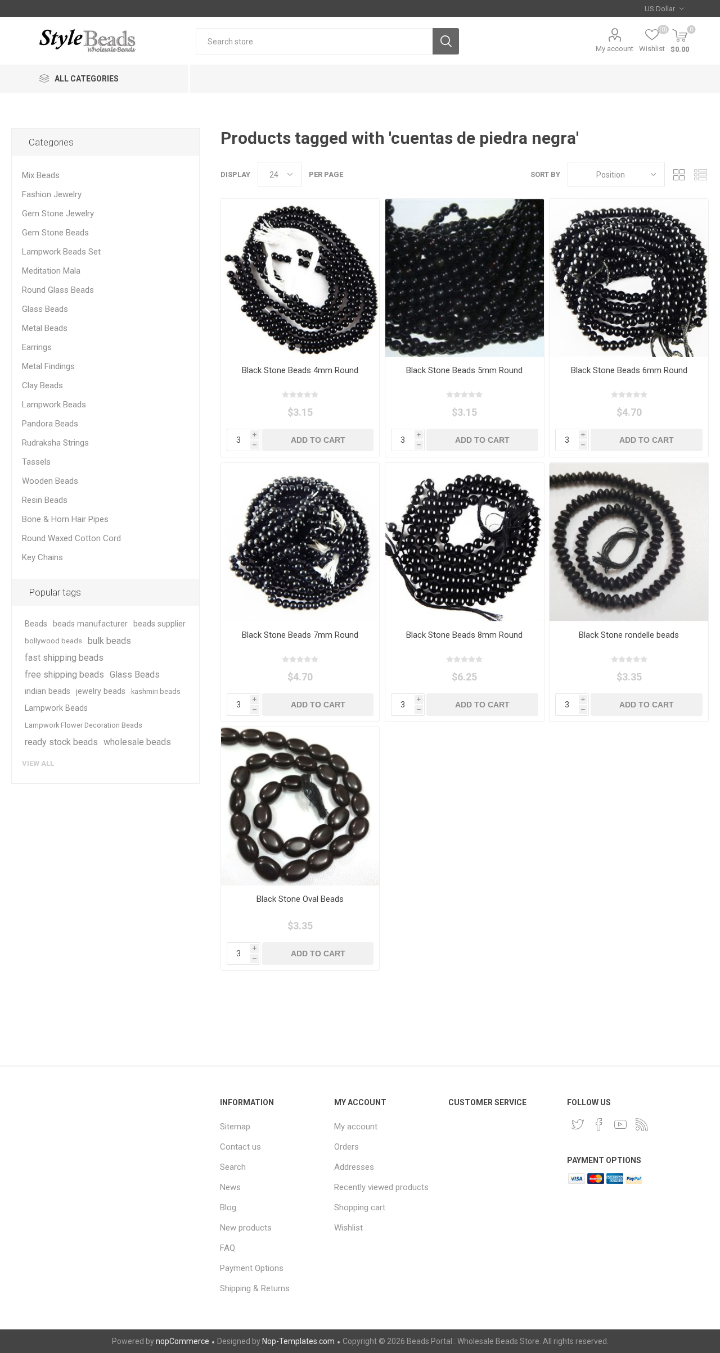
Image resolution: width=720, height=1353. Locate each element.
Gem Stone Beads (55, 233)
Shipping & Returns (255, 1288)
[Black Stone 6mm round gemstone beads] (629, 278)
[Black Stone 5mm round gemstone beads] (464, 278)
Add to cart (318, 439)
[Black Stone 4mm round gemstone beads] (300, 278)
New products (246, 1228)
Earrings (37, 347)
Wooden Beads (50, 481)
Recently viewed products (381, 1187)
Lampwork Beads (54, 404)
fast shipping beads (64, 657)
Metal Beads (45, 328)
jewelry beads (100, 691)
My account (614, 48)
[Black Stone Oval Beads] (300, 806)
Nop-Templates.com (298, 1341)
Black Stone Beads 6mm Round (629, 370)
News (230, 1187)
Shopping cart (359, 1207)
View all (38, 763)
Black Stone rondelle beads (629, 635)
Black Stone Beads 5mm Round (464, 370)
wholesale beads (137, 742)
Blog (228, 1207)
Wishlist (348, 1228)
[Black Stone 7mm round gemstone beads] (300, 542)
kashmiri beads (156, 691)
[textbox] (314, 41)
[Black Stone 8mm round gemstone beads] (464, 542)
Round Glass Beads (58, 290)
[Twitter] (578, 1124)
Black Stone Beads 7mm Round (300, 635)
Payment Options (252, 1268)
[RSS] (642, 1124)
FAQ (227, 1248)
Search (446, 41)
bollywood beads (53, 641)
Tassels (36, 462)
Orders (346, 1147)
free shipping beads (64, 674)
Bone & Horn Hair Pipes (65, 519)
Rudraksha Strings (55, 443)
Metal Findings (48, 366)
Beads (36, 624)
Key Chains (42, 557)
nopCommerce (182, 1341)
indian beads (47, 691)
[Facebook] (599, 1124)
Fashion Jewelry (52, 194)
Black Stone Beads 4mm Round (300, 370)
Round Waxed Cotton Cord (71, 538)
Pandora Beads (50, 424)
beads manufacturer (90, 624)
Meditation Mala (51, 271)
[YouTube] (620, 1124)
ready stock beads (61, 742)
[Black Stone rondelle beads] (629, 542)
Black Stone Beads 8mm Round (464, 635)
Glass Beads (45, 309)
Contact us (240, 1147)
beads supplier (159, 624)
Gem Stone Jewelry (58, 213)
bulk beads (109, 640)
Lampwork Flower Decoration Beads (83, 725)
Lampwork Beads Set (61, 252)
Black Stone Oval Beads (300, 899)
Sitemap (235, 1127)
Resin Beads (45, 500)
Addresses (354, 1167)
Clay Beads (42, 385)
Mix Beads (41, 175)
